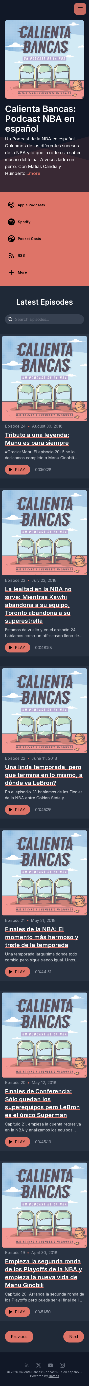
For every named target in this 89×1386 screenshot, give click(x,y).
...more (32, 173)
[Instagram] (62, 1365)
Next (73, 1336)
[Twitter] (39, 1365)
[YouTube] (50, 1365)
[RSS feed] (27, 1365)
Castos (54, 1376)
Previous (19, 1336)
